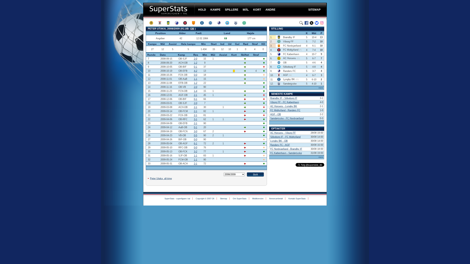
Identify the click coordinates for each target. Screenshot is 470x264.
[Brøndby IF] (169, 23)
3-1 (195, 119)
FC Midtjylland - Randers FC (285, 110)
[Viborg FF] (245, 23)
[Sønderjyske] (237, 23)
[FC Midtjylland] (186, 23)
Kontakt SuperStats (297, 198)
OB (192, 28)
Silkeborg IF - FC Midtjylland (285, 136)
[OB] (212, 23)
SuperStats (169, 10)
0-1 (195, 66)
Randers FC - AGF (280, 145)
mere (321, 88)
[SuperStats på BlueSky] (317, 23)
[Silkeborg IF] (228, 23)
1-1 (195, 79)
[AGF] (161, 23)
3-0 (195, 131)
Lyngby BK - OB (279, 141)
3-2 (195, 151)
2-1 (195, 95)
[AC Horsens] (152, 23)
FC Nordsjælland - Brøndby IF (286, 149)
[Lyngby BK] (203, 23)
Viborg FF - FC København (284, 102)
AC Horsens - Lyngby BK (283, 106)
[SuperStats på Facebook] (306, 23)
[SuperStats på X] (311, 23)
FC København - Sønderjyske (286, 153)
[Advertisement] (121, 72)
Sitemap (223, 198)
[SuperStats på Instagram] (322, 23)
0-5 (195, 135)
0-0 (195, 75)
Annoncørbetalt (276, 198)
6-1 (195, 143)
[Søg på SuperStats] (301, 23)
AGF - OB (275, 114)
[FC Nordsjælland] (195, 23)
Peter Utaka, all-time (161, 178)
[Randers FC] (220, 23)
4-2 (195, 70)
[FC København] (178, 23)
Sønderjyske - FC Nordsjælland (287, 118)
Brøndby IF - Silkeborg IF (283, 98)
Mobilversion (257, 198)
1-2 (195, 62)
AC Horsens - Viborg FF (283, 132)
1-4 (195, 91)
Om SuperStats (240, 198)
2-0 (195, 58)
